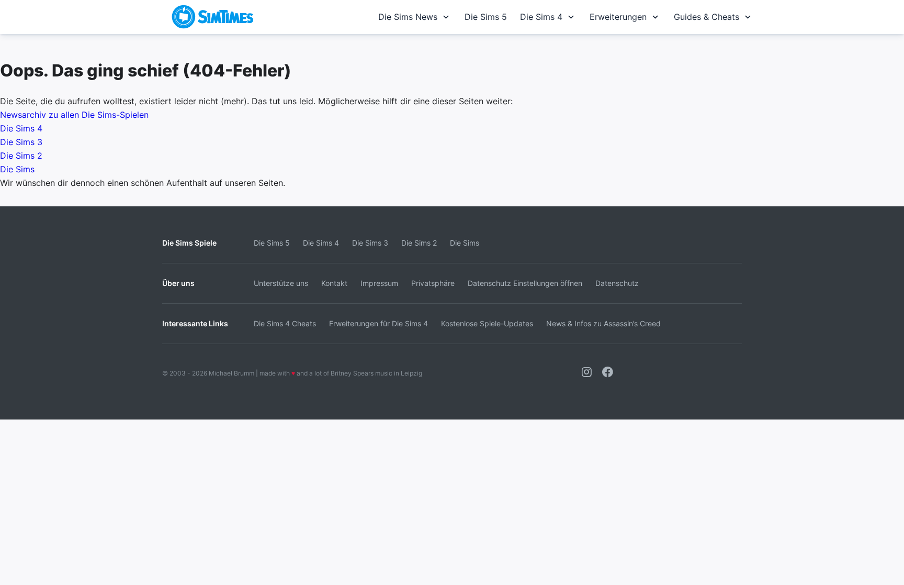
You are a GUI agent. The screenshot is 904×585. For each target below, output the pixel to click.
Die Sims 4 (541, 17)
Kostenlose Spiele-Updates (487, 323)
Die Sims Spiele (189, 242)
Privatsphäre (433, 283)
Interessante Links (195, 323)
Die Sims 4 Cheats (285, 323)
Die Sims (17, 169)
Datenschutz (617, 283)
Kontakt (334, 283)
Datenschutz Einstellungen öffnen (525, 283)
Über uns (178, 283)
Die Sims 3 (21, 142)
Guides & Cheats (706, 17)
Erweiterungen (618, 17)
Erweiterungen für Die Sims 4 (378, 323)
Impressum (379, 283)
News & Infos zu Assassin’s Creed (603, 323)
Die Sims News (407, 17)
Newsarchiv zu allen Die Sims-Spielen (74, 114)
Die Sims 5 (486, 17)
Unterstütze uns (281, 283)
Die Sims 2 (21, 155)
